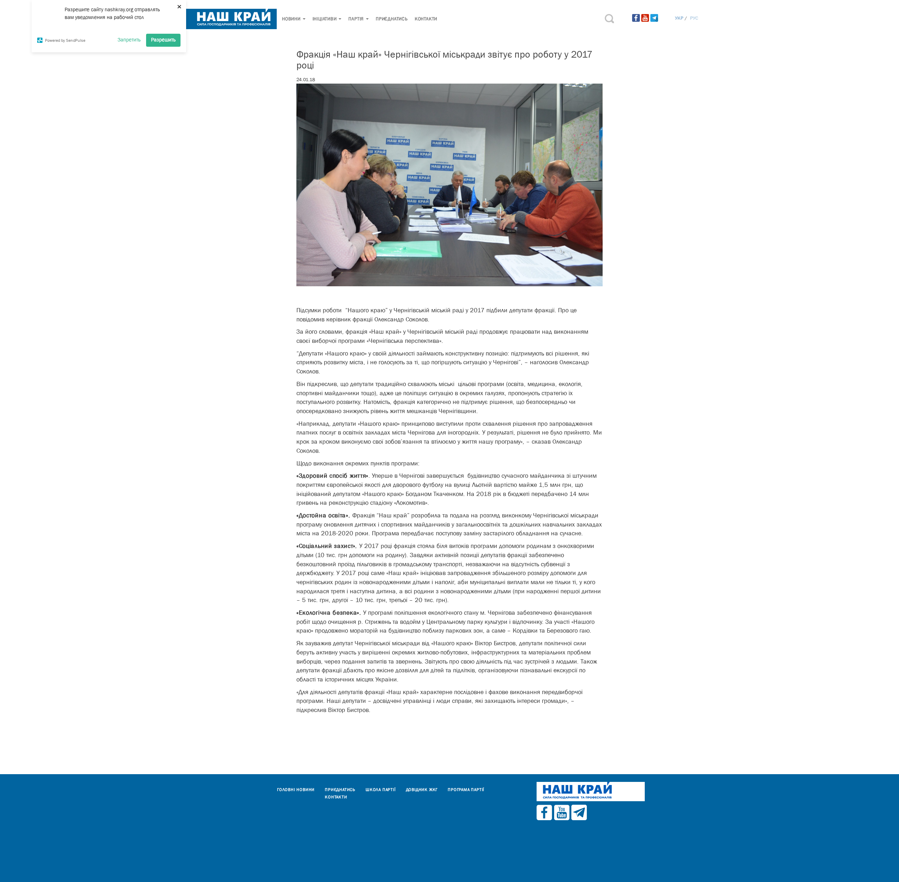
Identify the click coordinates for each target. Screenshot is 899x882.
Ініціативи (325, 18)
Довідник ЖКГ (422, 789)
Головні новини (296, 789)
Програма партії (466, 789)
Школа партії (381, 789)
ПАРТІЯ (356, 18)
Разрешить (163, 40)
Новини (292, 18)
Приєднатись (392, 18)
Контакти (426, 18)
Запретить (129, 40)
